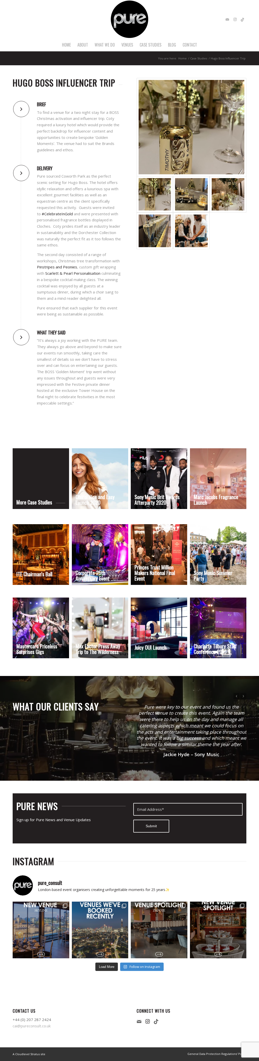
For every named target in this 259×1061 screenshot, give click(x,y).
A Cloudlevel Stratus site (29, 1054)
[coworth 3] (228, 194)
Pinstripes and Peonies (57, 266)
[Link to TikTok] (242, 19)
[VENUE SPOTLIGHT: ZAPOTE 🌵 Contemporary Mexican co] (159, 930)
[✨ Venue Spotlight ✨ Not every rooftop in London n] (218, 930)
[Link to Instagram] (235, 19)
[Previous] (236, 696)
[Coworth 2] (155, 231)
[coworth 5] (191, 231)
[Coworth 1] (191, 194)
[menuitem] (66, 44)
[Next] (243, 696)
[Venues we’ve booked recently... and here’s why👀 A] (100, 930)
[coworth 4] (191, 127)
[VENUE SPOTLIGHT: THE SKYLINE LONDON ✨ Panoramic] (41, 930)
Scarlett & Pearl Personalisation (72, 273)
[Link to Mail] (227, 19)
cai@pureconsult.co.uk (32, 1025)
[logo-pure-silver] (129, 19)
